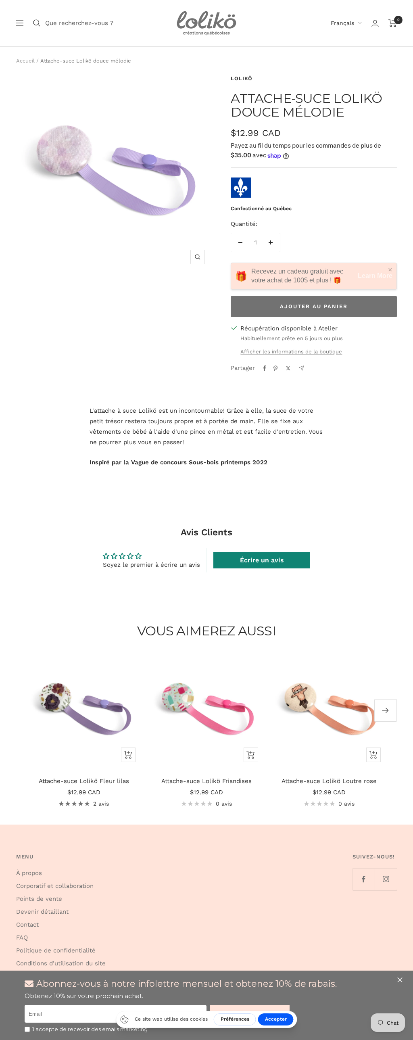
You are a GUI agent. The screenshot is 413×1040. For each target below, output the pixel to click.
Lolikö (241, 78)
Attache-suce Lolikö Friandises (206, 781)
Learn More (375, 275)
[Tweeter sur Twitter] (288, 368)
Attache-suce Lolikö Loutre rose (329, 781)
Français (342, 23)
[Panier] (392, 23)
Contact (27, 924)
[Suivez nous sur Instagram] (386, 879)
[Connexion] (375, 23)
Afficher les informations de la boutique (291, 352)
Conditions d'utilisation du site (61, 963)
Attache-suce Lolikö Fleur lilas (84, 781)
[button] (401, 980)
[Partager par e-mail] (301, 368)
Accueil (25, 61)
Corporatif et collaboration (55, 886)
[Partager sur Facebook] (264, 368)
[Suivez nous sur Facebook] (364, 879)
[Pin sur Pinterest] (275, 368)
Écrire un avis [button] (262, 560)
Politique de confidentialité (56, 950)
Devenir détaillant (42, 911)
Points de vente (39, 898)
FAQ (22, 937)
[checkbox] (27, 1029)
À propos (29, 873)
